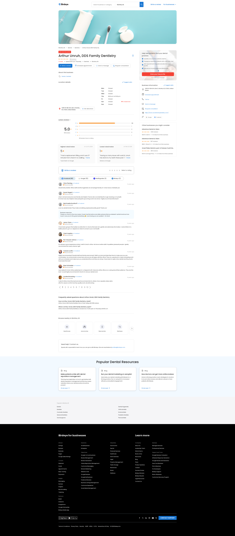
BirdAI (60, 499)
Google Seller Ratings (64, 456)
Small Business (85, 445)
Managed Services (157, 445)
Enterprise (84, 448)
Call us (147, 99)
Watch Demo (139, 451)
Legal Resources (139, 478)
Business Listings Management (90, 482)
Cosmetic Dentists (62, 412)
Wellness (112, 473)
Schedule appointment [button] (152, 95)
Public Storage (114, 465)
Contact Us (138, 481)
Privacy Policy (74, 526)
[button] (90, 287)
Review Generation (86, 460)
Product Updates (140, 465)
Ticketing (61, 492)
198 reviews (73, 59)
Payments (61, 474)
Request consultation (122, 66)
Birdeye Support (156, 471)
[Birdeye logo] (63, 4)
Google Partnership (63, 507)
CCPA (95, 526)
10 (87, 287)
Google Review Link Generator (160, 460)
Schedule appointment (84, 66)
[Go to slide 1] (157, 70)
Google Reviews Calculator (159, 455)
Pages (60, 454)
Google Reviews (85, 474)
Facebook (158, 117)
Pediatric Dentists (123, 415)
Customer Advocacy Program (160, 477)
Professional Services (158, 448)
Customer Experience (87, 485)
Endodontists (122, 412)
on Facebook (76, 183)
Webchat (61, 463)
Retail (111, 470)
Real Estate (113, 467)
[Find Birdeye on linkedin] (146, 518)
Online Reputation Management (90, 463)
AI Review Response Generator (160, 458)
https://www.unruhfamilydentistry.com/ (156, 113)
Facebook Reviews (86, 480)
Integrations (62, 504)
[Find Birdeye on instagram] (149, 518)
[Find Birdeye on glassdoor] (156, 518)
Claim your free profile (157, 74)
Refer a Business (157, 474)
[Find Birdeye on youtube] (153, 518)
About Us (137, 445)
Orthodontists (122, 409)
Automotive (113, 445)
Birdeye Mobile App (63, 510)
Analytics (61, 502)
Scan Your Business (157, 463)
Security (81, 526)
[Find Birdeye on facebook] (139, 518)
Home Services (114, 456)
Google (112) (84, 178)
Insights (60, 486)
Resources (138, 456)
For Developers (156, 469)
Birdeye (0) (117, 178)
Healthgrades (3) (101, 178)
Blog (136, 459)
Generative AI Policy (103, 526)
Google (150, 117)
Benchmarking (62, 489)
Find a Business (156, 466)
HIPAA (90, 526)
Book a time (138, 454)
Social (60, 466)
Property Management (116, 462)
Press (136, 462)
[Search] (141, 4)
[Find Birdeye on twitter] (142, 518)
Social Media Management (88, 488)
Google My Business (86, 477)
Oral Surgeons (61, 418)
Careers (137, 467)
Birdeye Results (139, 476)
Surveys (60, 484)
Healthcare (113, 454)
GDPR (86, 526)
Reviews (60, 448)
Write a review (156, 4)
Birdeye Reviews (139, 473)
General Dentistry (62, 415)
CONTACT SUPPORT (167, 518)
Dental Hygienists (123, 407)
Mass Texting (62, 471)
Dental (70, 48)
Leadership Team (140, 448)
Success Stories (139, 470)
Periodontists (122, 418)
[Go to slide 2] (158, 70)
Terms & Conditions (64, 526)
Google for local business (88, 455)
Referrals (60, 451)
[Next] (131, 328)
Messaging (61, 481)
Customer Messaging (87, 466)
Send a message (103, 66)
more (87, 158)
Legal (111, 459)
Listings (60, 445)
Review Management (87, 458)
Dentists (77, 48)
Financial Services (115, 451)
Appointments (62, 469)
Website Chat (85, 471)
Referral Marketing (86, 469)
